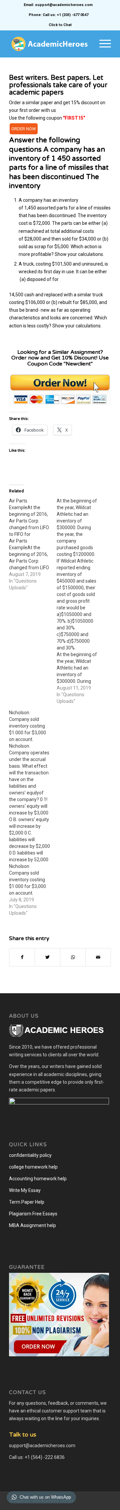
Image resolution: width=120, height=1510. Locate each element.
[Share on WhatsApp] (72, 957)
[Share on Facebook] (22, 957)
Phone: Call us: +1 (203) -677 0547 (58, 15)
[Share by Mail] (98, 957)
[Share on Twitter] (47, 957)
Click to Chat (60, 25)
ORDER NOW (23, 128)
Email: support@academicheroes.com (58, 5)
